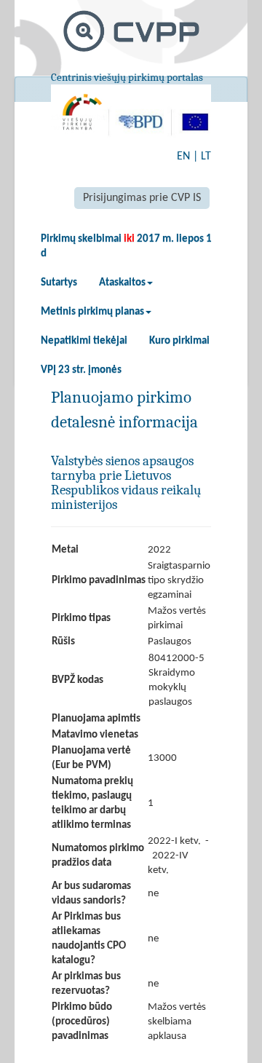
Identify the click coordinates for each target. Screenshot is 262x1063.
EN (183, 156)
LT (206, 156)
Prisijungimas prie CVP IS (142, 198)
